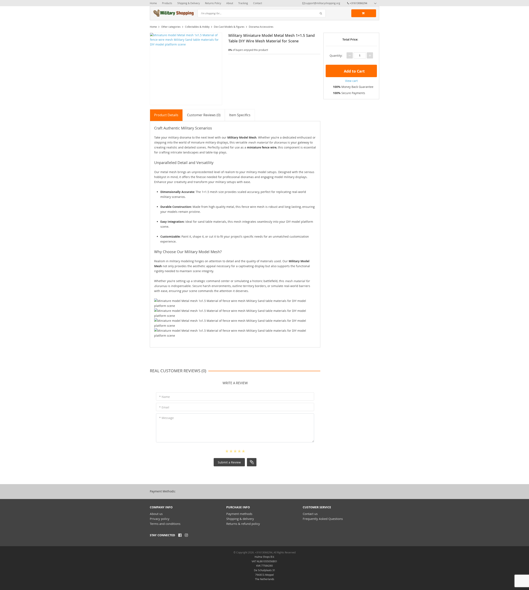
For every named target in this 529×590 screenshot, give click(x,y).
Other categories (171, 26)
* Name (164, 397)
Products (167, 3)
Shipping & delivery (240, 519)
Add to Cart (354, 71)
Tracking (243, 3)
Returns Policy (213, 3)
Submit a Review (229, 462)
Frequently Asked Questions (323, 519)
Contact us (310, 514)
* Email (164, 407)
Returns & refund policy (243, 524)
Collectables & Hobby (197, 26)
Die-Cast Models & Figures (229, 26)
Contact (257, 3)
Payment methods (239, 514)
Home (153, 3)
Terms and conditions (165, 524)
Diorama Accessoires (261, 26)
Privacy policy (159, 519)
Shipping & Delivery (188, 3)
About (229, 3)
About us (156, 514)
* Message (166, 418)
